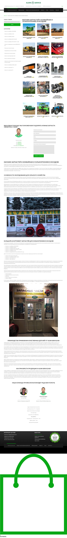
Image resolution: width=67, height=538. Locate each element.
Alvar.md (5, 15)
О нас (47, 10)
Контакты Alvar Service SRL (9, 439)
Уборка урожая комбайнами (40, 439)
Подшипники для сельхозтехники (10, 50)
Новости (42, 10)
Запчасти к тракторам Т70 (9, 67)
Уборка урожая (21, 10)
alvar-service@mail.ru (20, 145)
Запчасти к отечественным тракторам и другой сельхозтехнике (13, 62)
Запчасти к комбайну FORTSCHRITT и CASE (12, 41)
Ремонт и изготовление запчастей (32, 10)
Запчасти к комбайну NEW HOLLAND (11, 39)
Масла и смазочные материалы (10, 58)
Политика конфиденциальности (10, 434)
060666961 (19, 142)
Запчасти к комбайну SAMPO (9, 36)
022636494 (19, 144)
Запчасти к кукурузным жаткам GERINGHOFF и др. (12, 45)
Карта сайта (37, 440)
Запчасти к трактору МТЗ (9, 70)
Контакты (52, 10)
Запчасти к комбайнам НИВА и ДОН (11, 64)
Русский (57, 10)
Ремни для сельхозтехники (9, 48)
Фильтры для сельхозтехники (10, 53)
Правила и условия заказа (9, 436)
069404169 (19, 143)
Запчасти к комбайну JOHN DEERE (10, 31)
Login (62, 6)
